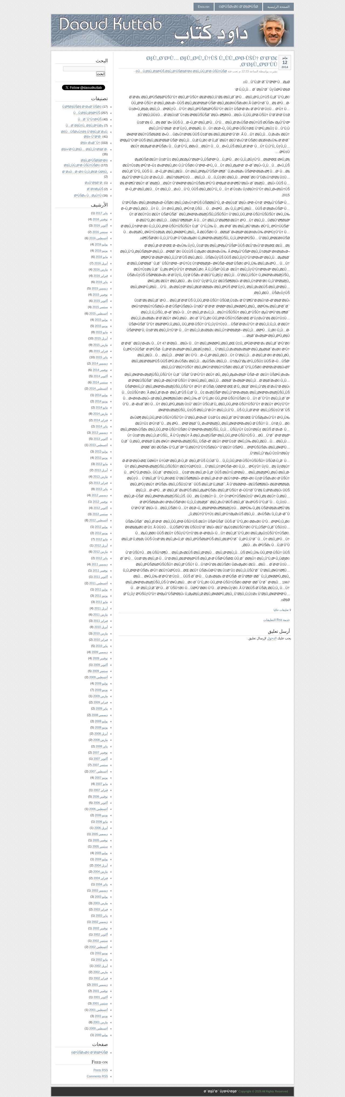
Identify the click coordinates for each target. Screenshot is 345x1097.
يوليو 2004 (101, 859)
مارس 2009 (100, 696)
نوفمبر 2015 (100, 294)
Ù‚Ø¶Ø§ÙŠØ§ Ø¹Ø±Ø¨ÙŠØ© (82, 106)
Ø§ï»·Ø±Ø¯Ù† (90, 142)
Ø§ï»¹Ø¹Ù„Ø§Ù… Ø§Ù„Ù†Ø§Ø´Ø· (84, 149)
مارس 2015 (100, 344)
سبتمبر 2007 (100, 765)
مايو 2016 (102, 256)
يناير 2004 (102, 884)
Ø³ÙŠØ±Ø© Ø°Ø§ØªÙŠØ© (238, 7)
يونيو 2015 (101, 326)
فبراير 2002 (101, 978)
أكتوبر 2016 (101, 225)
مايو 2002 (102, 959)
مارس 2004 (100, 871)
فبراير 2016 (101, 275)
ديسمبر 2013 (100, 432)
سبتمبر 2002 (100, 940)
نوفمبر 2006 (100, 796)
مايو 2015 (102, 332)
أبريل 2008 (101, 733)
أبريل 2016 (101, 263)
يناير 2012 (102, 558)
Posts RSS (101, 1070)
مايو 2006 (102, 821)
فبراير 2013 (101, 482)
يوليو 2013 (101, 451)
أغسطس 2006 (98, 809)
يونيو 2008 (101, 727)
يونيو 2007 (101, 777)
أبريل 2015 (101, 338)
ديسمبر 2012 (100, 495)
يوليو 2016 (101, 244)
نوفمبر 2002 (100, 928)
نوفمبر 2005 (100, 840)
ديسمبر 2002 (100, 921)
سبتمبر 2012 (100, 514)
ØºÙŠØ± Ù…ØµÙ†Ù (88, 195)
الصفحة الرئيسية (278, 7)
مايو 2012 (102, 539)
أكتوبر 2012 (101, 507)
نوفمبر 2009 (100, 658)
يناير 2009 (102, 708)
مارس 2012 (100, 551)
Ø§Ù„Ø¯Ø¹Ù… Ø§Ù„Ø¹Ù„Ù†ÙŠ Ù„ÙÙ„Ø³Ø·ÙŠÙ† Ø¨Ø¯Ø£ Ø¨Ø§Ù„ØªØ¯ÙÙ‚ (211, 60)
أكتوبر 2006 (101, 802)
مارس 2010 (100, 633)
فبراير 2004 (101, 878)
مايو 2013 (102, 463)
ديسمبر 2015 (100, 288)
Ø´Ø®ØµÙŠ (95, 189)
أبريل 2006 (101, 827)
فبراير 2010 (101, 639)
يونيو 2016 (101, 250)
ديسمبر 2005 (100, 834)
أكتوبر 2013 (101, 438)
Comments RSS (97, 1076)
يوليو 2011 (101, 589)
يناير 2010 (102, 645)
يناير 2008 (102, 746)
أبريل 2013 (101, 470)
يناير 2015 (102, 357)
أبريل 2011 (101, 608)
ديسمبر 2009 (100, 652)
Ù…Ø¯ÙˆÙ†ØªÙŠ (90, 119)
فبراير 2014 (101, 420)
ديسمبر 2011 (100, 564)
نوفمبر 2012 (100, 501)
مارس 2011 (100, 614)
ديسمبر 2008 (100, 715)
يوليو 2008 (101, 721)
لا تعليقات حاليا (282, 610)
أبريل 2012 (101, 545)
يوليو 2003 (101, 896)
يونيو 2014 (101, 401)
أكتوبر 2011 (101, 576)
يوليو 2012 (101, 526)
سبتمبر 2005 (100, 846)
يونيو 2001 (101, 1016)
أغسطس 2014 (98, 388)
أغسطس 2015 (98, 313)
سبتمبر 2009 (100, 671)
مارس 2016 (100, 269)
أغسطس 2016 (98, 238)
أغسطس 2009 (98, 677)
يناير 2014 (102, 426)
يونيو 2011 (101, 595)
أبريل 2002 (101, 965)
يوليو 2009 (101, 683)
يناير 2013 (102, 489)
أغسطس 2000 (98, 1028)
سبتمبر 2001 (100, 1003)
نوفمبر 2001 (100, 991)
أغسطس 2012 (98, 520)
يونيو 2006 (101, 815)
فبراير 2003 (101, 909)
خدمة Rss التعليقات (276, 620)
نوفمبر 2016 (100, 219)
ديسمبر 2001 (100, 984)
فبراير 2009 (101, 702)
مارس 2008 (100, 739)
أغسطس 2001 (98, 1009)
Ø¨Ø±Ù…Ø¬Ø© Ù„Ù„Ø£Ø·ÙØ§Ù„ (85, 171)
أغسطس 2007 (98, 771)
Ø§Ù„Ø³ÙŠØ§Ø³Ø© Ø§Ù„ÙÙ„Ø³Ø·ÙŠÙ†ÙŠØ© (181, 71)
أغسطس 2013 (98, 445)
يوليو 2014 (101, 395)
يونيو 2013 (101, 457)
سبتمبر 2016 (100, 232)
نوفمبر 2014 (100, 370)
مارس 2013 (100, 476)
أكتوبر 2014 (101, 376)
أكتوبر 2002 (101, 934)
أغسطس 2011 (98, 583)
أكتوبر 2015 (101, 300)
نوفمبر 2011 (100, 570)
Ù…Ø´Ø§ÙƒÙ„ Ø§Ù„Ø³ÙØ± (84, 125)
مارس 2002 (100, 972)
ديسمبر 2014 (100, 363)
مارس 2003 (100, 903)
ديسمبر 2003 (100, 890)
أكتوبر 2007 (101, 758)
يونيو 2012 (101, 533)
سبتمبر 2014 (100, 382)
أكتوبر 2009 (101, 664)
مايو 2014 (102, 407)
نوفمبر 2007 (100, 752)
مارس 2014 (100, 413)
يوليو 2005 (101, 853)
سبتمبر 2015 (100, 307)
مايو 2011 (102, 601)
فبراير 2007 (101, 790)
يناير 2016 (102, 281)
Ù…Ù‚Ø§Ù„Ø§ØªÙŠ (151, 71)
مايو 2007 (102, 783)
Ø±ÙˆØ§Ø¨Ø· (94, 182)
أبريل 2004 (101, 865)
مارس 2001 (100, 1022)
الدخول (272, 638)
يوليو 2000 (101, 1035)
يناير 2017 (102, 213)
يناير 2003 (102, 915)
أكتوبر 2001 (101, 997)
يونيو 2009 (101, 689)
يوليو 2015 (101, 319)
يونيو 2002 (101, 953)
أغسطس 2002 (98, 947)
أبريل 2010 (101, 627)
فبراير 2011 (101, 620)
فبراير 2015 (101, 351)
